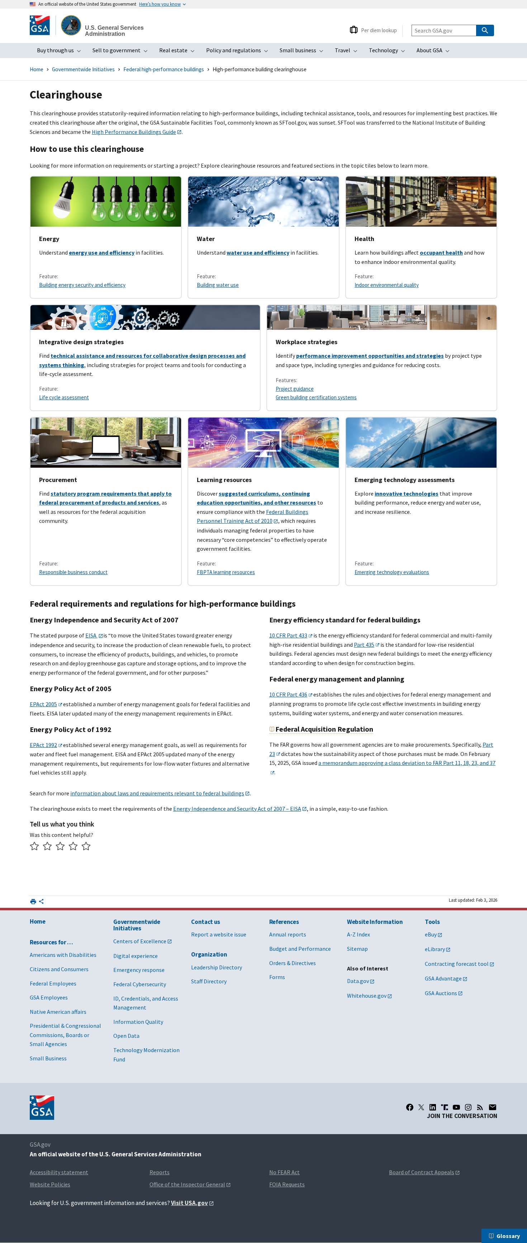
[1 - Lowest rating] (34, 847)
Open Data (126, 1035)
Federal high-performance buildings (163, 69)
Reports (159, 1172)
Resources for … (51, 942)
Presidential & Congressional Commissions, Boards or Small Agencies (65, 1034)
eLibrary (435, 949)
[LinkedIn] (432, 1107)
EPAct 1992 (43, 744)
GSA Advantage (443, 978)
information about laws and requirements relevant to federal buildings (157, 793)
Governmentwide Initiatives (83, 69)
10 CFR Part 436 (288, 694)
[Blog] (480, 1107)
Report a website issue (218, 934)
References (284, 922)
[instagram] (468, 1107)
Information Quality (138, 1021)
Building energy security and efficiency (82, 284)
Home (36, 69)
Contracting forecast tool (457, 963)
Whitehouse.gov (366, 995)
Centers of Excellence (139, 941)
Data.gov (358, 980)
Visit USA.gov (189, 1203)
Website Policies (50, 1184)
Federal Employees (53, 983)
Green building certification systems (316, 397)
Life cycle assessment (64, 397)
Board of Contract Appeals (421, 1172)
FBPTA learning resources (226, 572)
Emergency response (139, 969)
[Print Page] (33, 901)
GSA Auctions (441, 993)
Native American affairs (58, 1011)
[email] (492, 1107)
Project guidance (295, 388)
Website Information (375, 922)
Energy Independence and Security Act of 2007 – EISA (237, 808)
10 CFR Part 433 (288, 635)
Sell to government (122, 52)
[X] (421, 1107)
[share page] (41, 902)
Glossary (508, 1235)
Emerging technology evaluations (392, 572)
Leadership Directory (216, 967)
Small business (304, 52)
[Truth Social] (444, 1107)
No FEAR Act (284, 1172)
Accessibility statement (59, 1172)
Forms (277, 977)
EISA (91, 635)
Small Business (48, 1058)
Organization (209, 954)
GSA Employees (49, 997)
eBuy (431, 934)
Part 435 (364, 644)
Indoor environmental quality (387, 284)
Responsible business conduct (73, 572)
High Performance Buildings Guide (134, 131)
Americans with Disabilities (63, 954)
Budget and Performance (300, 948)
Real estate (179, 52)
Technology (389, 52)
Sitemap (357, 948)
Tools (432, 922)
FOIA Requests (287, 1184)
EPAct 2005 (43, 704)
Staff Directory (209, 981)
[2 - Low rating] (47, 847)
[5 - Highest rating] (86, 847)
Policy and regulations (239, 52)
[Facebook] (409, 1107)
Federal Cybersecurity (139, 984)
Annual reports (287, 934)
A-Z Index (358, 934)
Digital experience (135, 955)
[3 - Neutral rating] (60, 847)
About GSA (435, 52)
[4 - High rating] (73, 847)
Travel (348, 52)
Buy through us (61, 52)
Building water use (218, 284)
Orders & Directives (292, 963)
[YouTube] (456, 1107)
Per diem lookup (379, 30)
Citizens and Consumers (59, 969)
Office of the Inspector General (187, 1184)
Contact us (205, 922)
